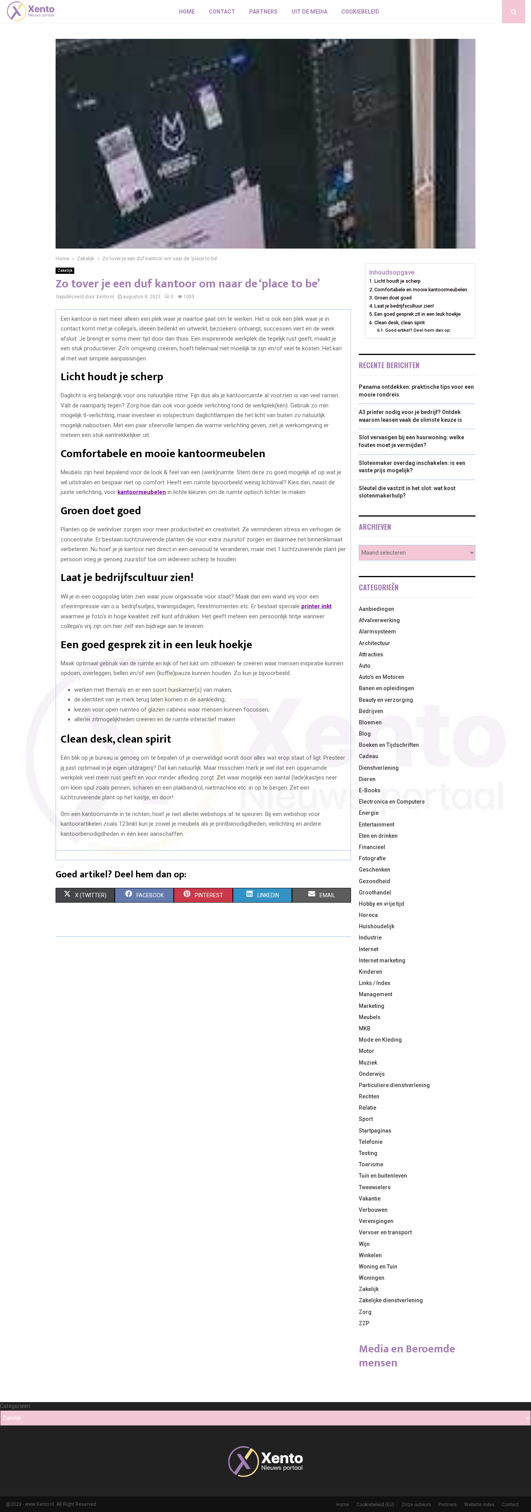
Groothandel (375, 892)
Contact (222, 12)
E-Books (370, 790)
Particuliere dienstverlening (394, 1085)
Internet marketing (382, 960)
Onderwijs (372, 1074)
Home (187, 12)
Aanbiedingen (376, 609)
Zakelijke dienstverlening (391, 1300)
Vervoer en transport (385, 1232)
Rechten (369, 1096)
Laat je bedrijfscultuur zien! (404, 306)
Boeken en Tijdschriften (389, 745)
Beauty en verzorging (386, 700)
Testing (368, 1153)
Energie (369, 813)
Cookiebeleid (360, 12)
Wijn (364, 1244)
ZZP (364, 1323)
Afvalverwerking (379, 620)
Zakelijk (65, 270)
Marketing (371, 1006)
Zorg (365, 1312)
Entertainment (376, 824)
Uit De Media (309, 12)
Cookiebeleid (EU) (375, 1504)
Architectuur (374, 643)
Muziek (368, 1063)
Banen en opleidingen (386, 688)
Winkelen (370, 1255)
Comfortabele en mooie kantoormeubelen (420, 289)
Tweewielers (375, 1187)
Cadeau (368, 756)
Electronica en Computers (392, 802)
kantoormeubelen (141, 492)
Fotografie (372, 858)
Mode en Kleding (380, 1040)
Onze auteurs (416, 1504)
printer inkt (316, 606)
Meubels (370, 1017)
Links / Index (374, 983)
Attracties (371, 654)
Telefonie (371, 1142)
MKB (364, 1028)
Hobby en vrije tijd (381, 904)
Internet (368, 949)
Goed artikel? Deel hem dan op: (418, 330)
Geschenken (374, 869)
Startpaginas (375, 1130)
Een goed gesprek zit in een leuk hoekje (417, 314)
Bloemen (370, 722)
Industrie (370, 937)
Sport (366, 1119)
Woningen (371, 1278)
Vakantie (370, 1198)
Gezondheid (374, 881)
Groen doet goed (393, 298)
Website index (479, 1504)
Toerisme (371, 1164)
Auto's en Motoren (381, 677)
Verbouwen (373, 1210)
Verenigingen (376, 1221)
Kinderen (370, 972)
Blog (365, 734)
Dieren (367, 779)
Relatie (367, 1108)
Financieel (372, 847)
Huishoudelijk (376, 926)
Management (375, 994)
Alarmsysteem (377, 631)
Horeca (368, 915)
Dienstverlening (379, 768)
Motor (366, 1051)
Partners (263, 12)
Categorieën (15, 1406)
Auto (364, 666)
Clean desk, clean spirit (399, 322)
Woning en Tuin (378, 1266)
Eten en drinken (378, 836)
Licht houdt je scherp (397, 281)
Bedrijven (371, 711)
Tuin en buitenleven (383, 1176)
